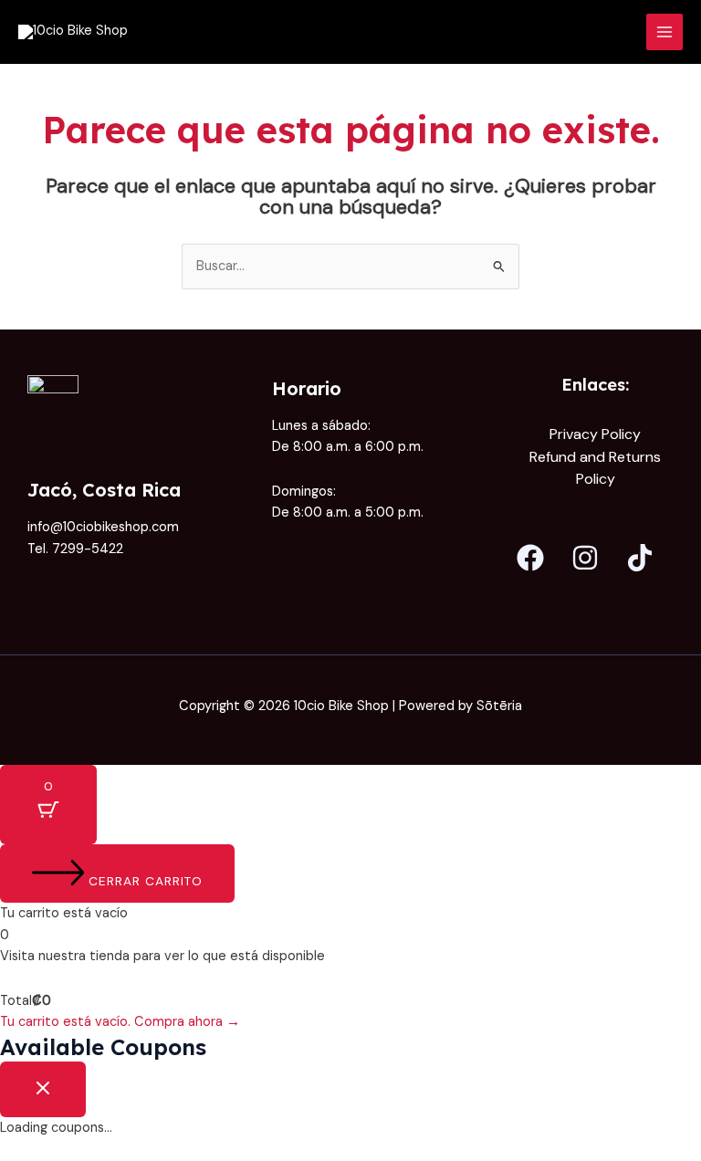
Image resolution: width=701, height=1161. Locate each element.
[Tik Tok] (640, 557)
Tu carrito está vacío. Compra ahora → (120, 1021)
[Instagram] (585, 557)
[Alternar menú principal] (664, 32)
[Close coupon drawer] (43, 1089)
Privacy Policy (595, 434)
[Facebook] (530, 557)
